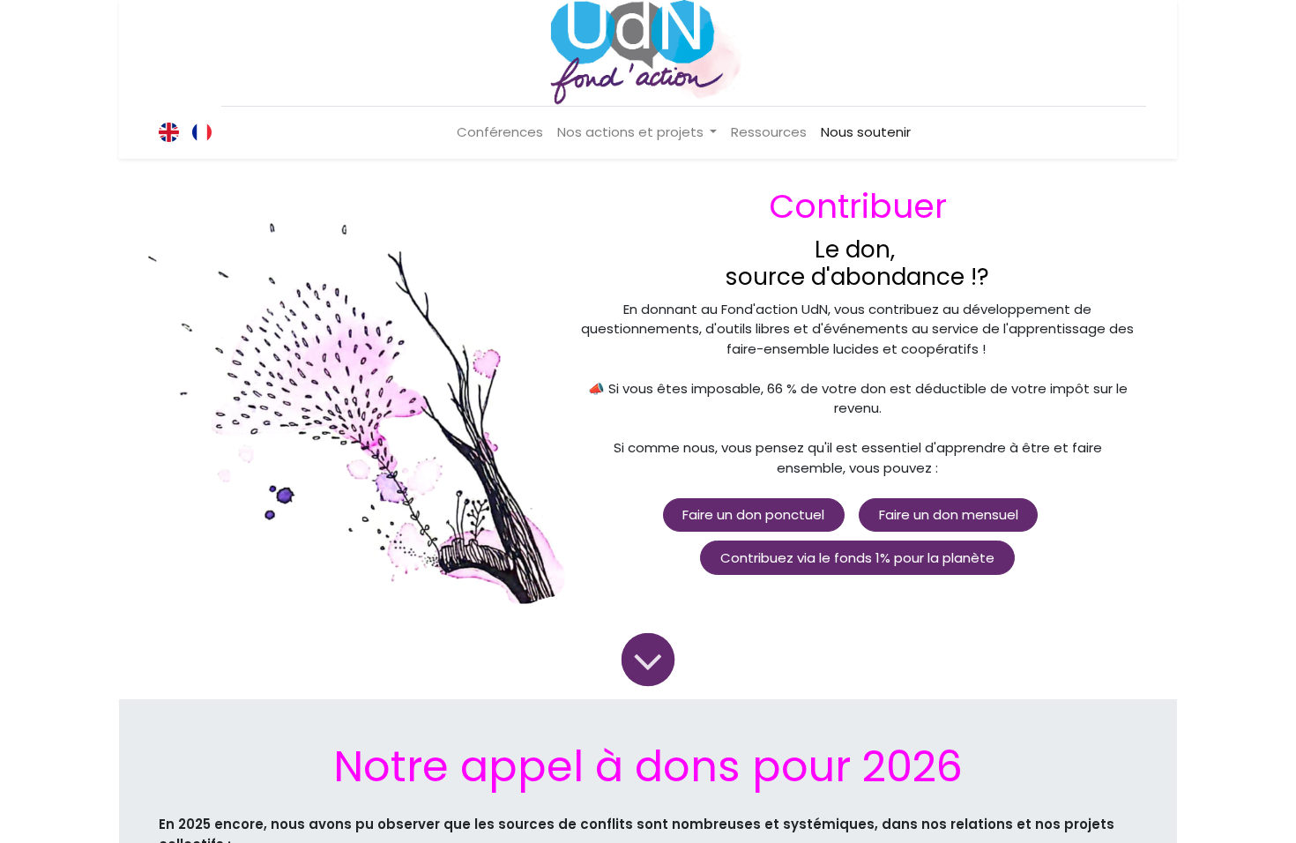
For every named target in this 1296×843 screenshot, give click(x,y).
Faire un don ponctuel (753, 514)
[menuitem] (500, 133)
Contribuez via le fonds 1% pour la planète (857, 557)
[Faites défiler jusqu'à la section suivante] (647, 659)
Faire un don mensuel (948, 514)
